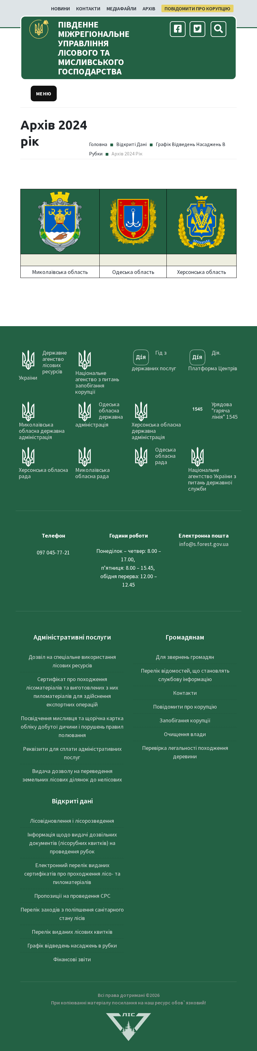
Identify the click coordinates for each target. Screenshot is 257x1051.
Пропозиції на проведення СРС (72, 895)
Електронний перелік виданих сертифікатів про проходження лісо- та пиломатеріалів (72, 874)
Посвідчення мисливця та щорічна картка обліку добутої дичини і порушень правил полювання (72, 727)
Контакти (88, 8)
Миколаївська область (60, 271)
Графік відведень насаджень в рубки (72, 945)
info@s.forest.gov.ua (203, 544)
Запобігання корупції (185, 720)
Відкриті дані (131, 144)
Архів (149, 8)
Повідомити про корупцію (197, 8)
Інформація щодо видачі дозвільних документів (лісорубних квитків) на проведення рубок (72, 843)
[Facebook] (178, 29)
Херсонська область (201, 271)
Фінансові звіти (72, 959)
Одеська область (133, 271)
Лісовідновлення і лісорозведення (72, 820)
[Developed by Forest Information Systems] (128, 1026)
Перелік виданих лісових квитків (72, 931)
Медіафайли (121, 8)
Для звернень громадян (185, 656)
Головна (98, 144)
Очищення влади (185, 734)
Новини (60, 8)
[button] (44, 93)
